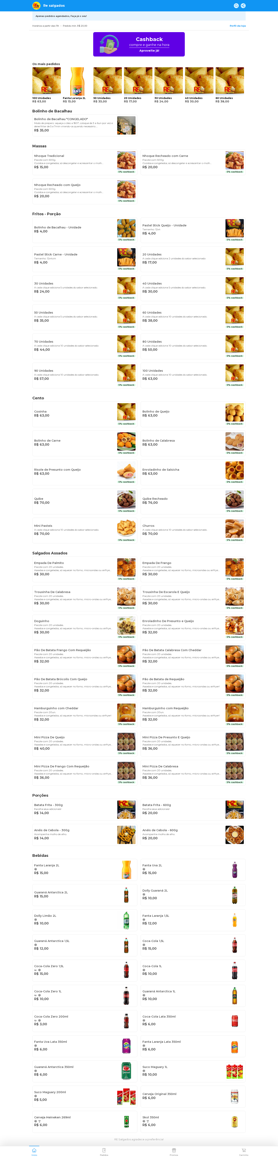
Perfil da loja (238, 25)
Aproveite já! (149, 50)
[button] (34, 1152)
